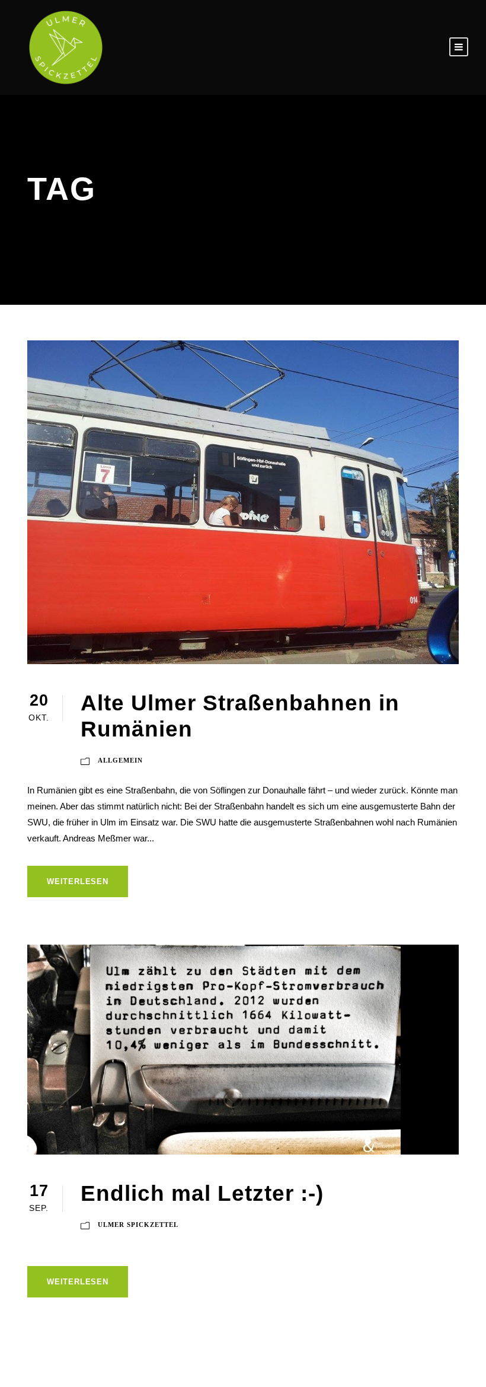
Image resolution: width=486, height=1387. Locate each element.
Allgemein (120, 760)
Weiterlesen (77, 881)
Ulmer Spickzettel (138, 1224)
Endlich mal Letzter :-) (202, 1193)
